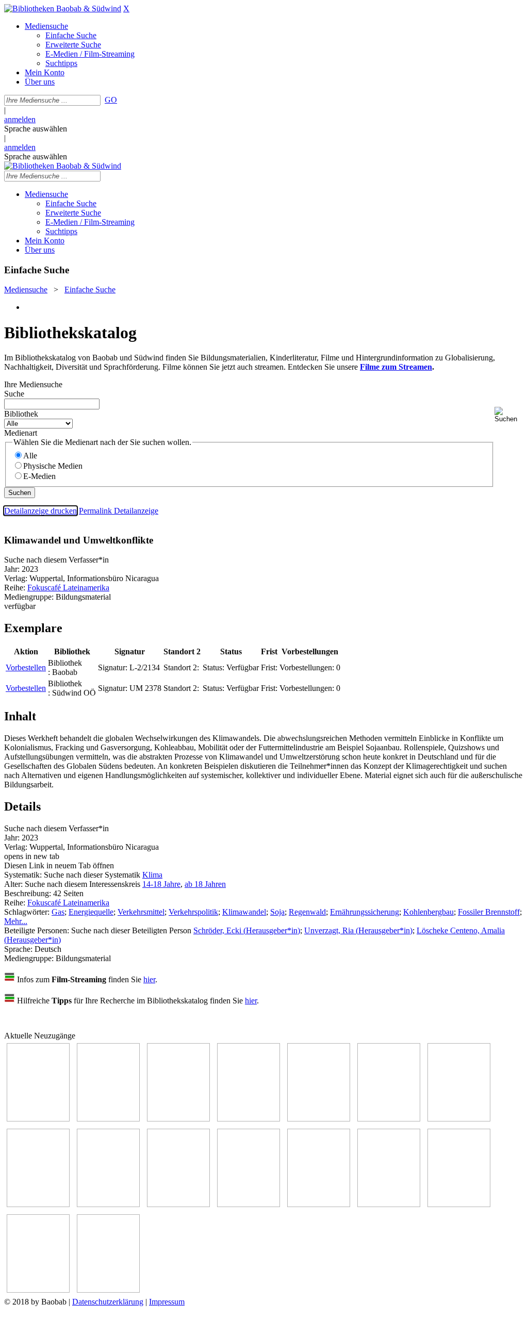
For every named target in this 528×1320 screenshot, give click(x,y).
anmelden (20, 119)
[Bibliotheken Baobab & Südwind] (62, 8)
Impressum (167, 1301)
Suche (14, 393)
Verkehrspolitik (193, 912)
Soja (277, 912)
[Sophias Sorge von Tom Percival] (318, 1118)
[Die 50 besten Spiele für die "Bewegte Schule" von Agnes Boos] (318, 1204)
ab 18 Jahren (205, 884)
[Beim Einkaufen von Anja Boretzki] (38, 1289)
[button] (509, 415)
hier (149, 979)
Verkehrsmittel (141, 912)
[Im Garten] (108, 1204)
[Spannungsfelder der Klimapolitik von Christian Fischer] (108, 1118)
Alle (30, 455)
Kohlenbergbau (428, 912)
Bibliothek (21, 413)
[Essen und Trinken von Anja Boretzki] (388, 1204)
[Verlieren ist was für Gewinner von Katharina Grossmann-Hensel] (388, 1118)
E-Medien (39, 476)
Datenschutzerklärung (107, 1301)
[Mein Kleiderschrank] (108, 1289)
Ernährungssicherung (364, 912)
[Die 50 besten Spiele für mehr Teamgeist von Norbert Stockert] (178, 1204)
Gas (58, 912)
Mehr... (15, 921)
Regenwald (307, 912)
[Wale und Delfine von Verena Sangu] (248, 1118)
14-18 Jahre (161, 884)
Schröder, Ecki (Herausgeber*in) (246, 930)
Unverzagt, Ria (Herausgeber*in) (358, 930)
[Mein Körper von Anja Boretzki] (458, 1204)
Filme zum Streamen (396, 366)
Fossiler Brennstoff (489, 912)
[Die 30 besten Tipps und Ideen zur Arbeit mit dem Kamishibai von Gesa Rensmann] (38, 1118)
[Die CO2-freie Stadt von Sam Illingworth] (178, 1118)
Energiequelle (91, 912)
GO (111, 99)
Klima (152, 874)
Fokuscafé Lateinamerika (68, 587)
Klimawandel (244, 912)
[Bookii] (458, 1118)
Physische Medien (52, 465)
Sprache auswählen (35, 128)
